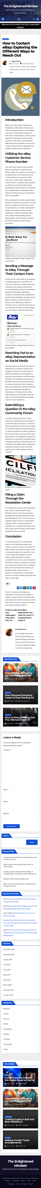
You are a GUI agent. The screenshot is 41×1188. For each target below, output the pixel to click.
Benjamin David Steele (11, 920)
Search (6, 836)
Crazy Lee (21, 679)
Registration (17, 602)
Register (31, 1184)
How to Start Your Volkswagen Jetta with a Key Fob (11, 615)
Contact (12, 66)
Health (5, 1024)
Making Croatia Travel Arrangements (16, 879)
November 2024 (9, 949)
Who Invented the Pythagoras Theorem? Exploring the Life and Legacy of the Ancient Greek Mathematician (20, 932)
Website (6, 813)
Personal (6, 1039)
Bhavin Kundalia (23, 701)
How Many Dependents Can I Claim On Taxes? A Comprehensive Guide (26, 615)
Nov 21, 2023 (11, 1104)
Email (5, 801)
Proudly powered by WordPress (11, 1178)
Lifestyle (5, 39)
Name (5, 790)
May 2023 (6, 975)
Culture (5, 1014)
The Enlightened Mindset (20, 6)
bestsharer (22, 1083)
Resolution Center (24, 69)
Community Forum (28, 63)
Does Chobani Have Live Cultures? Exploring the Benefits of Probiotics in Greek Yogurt (20, 923)
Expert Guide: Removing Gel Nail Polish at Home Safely (18, 675)
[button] (34, 19)
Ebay (28, 66)
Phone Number (14, 69)
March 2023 (7, 985)
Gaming (6, 1019)
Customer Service (20, 66)
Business (6, 1009)
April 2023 (7, 980)
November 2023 (9, 954)
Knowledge (7, 1029)
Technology (7, 1044)
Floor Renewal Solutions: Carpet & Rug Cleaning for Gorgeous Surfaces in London (19, 699)
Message (33, 66)
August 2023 (7, 959)
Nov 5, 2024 (10, 1083)
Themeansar (34, 1178)
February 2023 (8, 990)
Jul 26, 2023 (11, 1146)
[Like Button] (7, 583)
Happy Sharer (16, 61)
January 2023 (8, 995)
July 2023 (6, 965)
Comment (7, 750)
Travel (5, 1049)
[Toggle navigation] (18, 19)
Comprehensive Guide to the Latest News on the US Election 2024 (20, 1080)
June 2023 (7, 970)
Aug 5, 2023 (10, 1125)
